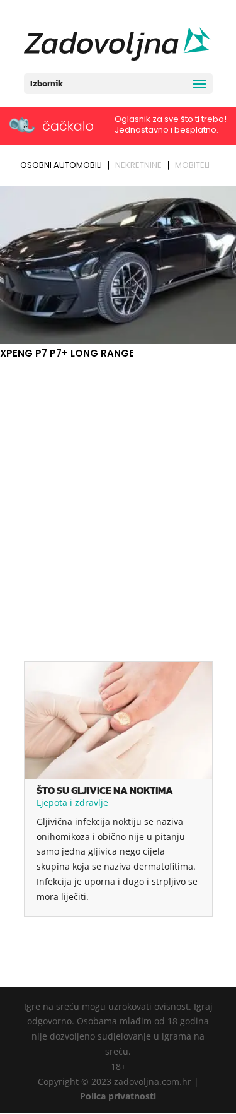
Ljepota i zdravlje (72, 803)
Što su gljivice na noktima (105, 790)
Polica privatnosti (118, 1096)
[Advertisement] (118, 486)
